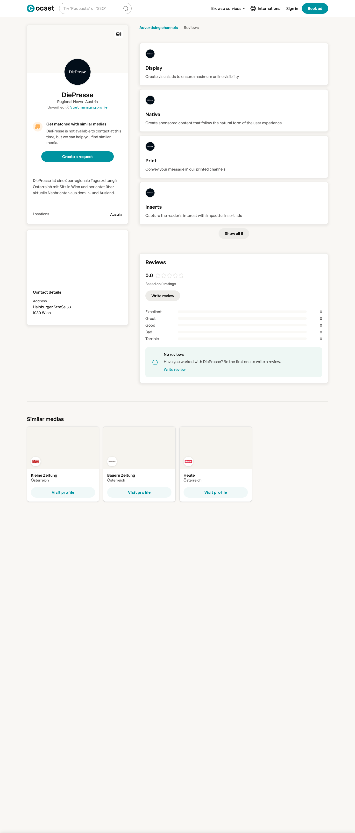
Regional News (70, 101)
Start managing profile (88, 107)
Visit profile (63, 492)
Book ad (315, 8)
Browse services (226, 8)
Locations (41, 214)
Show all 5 (234, 233)
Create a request (77, 156)
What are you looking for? (84, 5)
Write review (162, 295)
